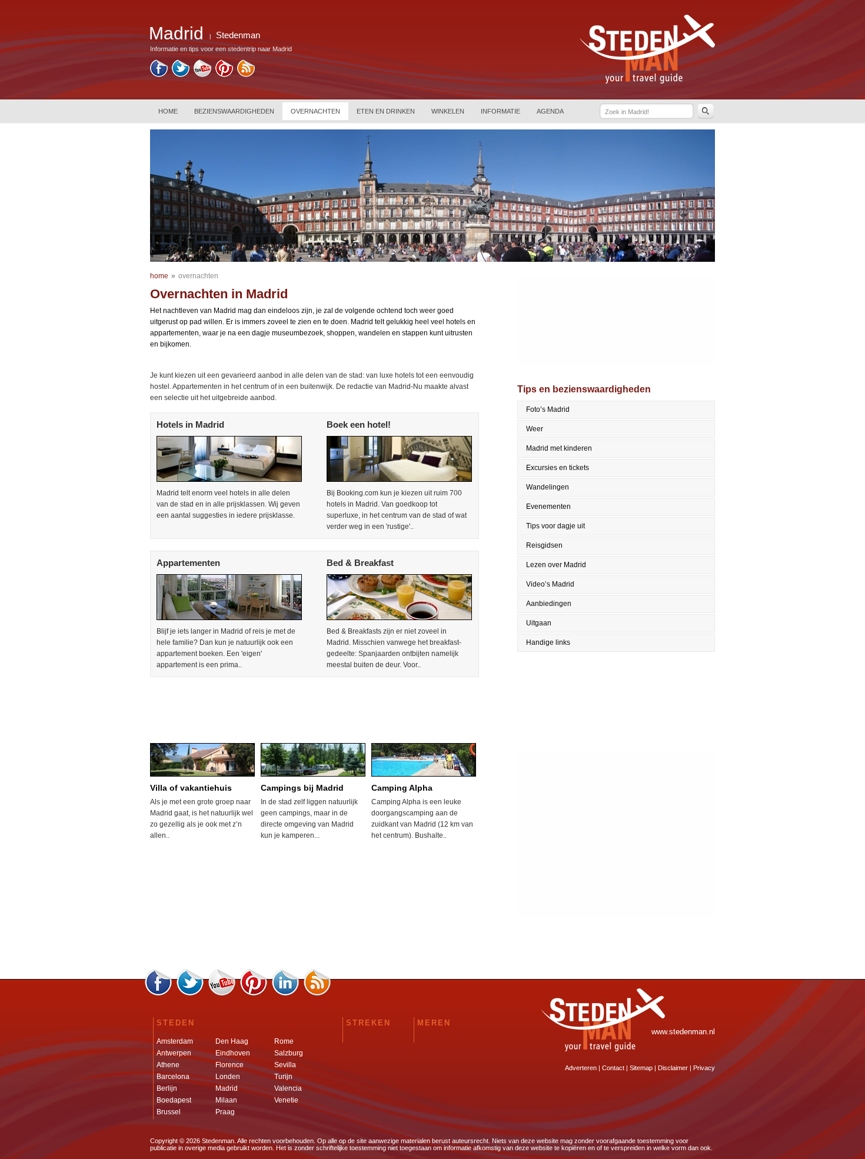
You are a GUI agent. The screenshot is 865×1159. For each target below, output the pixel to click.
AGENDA (550, 111)
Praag (225, 1112)
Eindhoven (232, 1053)
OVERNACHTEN (315, 111)
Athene (168, 1065)
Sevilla (285, 1065)
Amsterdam (175, 1041)
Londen (227, 1077)
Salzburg (288, 1053)
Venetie (286, 1100)
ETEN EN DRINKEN (386, 111)
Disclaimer (673, 1067)
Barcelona (173, 1077)
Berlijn (167, 1088)
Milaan (226, 1100)
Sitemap (641, 1067)
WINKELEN (447, 111)
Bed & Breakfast (360, 563)
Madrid (226, 1088)
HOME (168, 111)
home (159, 276)
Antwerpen (174, 1053)
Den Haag (231, 1041)
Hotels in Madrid (190, 424)
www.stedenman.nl (683, 1031)
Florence (229, 1065)
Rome (284, 1041)
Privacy (704, 1067)
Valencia (288, 1088)
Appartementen (188, 563)
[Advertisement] (313, 706)
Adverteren (581, 1067)
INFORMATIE (500, 111)
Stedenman (238, 35)
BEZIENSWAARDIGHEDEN (234, 111)
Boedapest (174, 1100)
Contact (613, 1067)
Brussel (169, 1112)
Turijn (283, 1077)
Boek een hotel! (359, 424)
